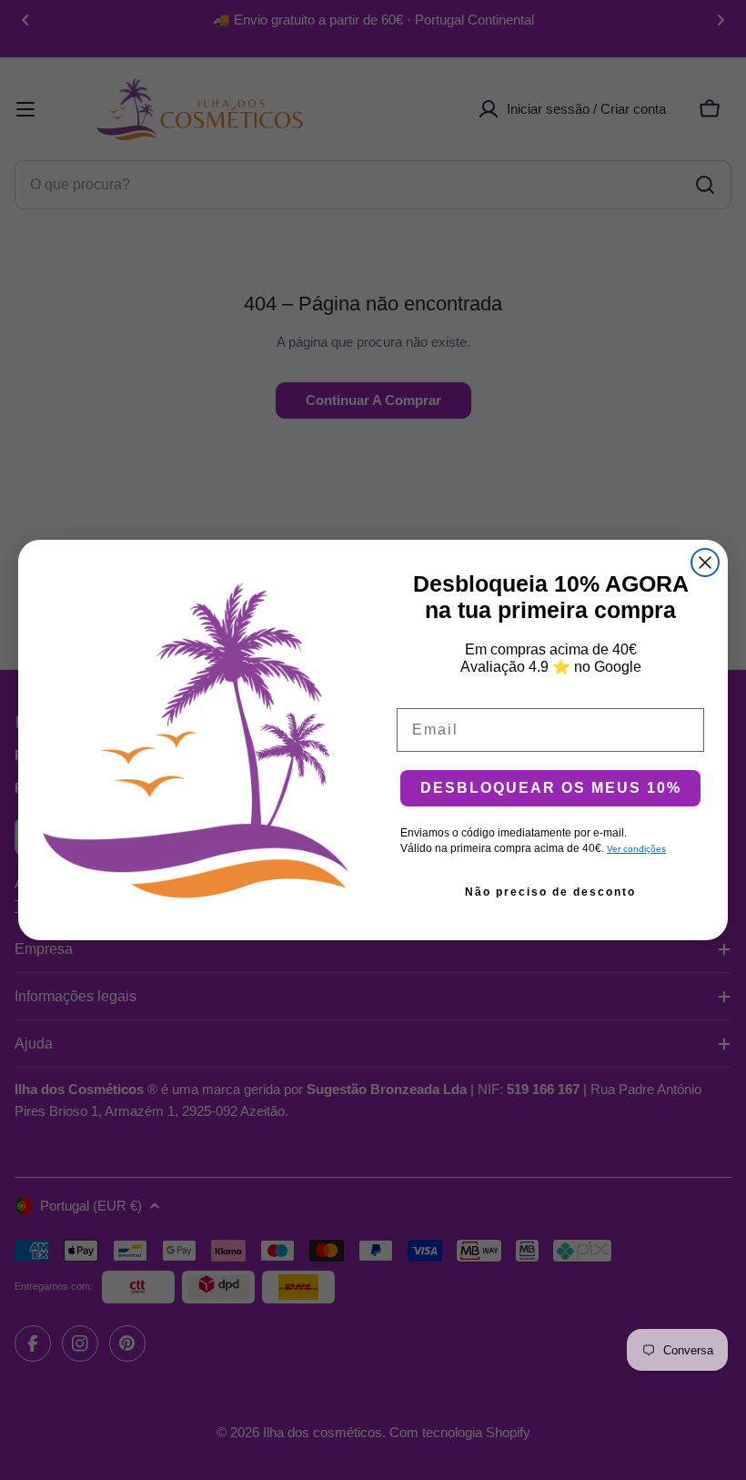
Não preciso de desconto (550, 892)
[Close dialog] (705, 562)
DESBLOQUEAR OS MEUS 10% (550, 788)
